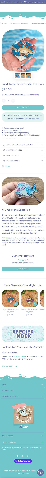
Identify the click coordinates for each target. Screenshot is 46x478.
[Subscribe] (43, 442)
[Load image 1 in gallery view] (17, 75)
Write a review (23, 269)
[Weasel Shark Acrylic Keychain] (30, 298)
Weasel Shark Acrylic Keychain (29, 310)
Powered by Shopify (23, 473)
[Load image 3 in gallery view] (28, 75)
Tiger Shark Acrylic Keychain (10, 310)
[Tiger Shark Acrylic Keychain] (11, 298)
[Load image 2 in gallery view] (23, 75)
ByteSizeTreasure (14, 470)
